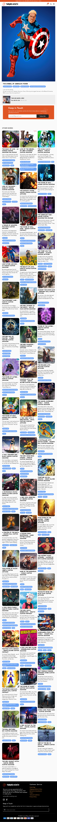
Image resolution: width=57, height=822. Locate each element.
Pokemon (23, 355)
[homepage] (10, 4)
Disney (49, 266)
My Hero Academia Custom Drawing (27, 169)
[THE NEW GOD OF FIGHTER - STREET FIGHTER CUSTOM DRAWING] (10, 326)
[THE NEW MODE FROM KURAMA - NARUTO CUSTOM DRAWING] (28, 445)
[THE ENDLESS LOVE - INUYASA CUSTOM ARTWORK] (46, 355)
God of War (23, 318)
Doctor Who (23, 699)
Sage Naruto (24, 476)
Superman (5, 279)
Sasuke (4, 395)
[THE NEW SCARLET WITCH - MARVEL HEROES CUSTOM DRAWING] (10, 751)
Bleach (22, 238)
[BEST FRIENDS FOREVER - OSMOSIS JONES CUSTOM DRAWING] (46, 661)
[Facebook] (7, 799)
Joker (12, 165)
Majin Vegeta (14, 586)
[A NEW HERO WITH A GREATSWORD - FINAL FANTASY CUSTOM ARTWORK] (28, 408)
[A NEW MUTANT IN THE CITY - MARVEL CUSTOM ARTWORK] (28, 715)
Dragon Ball (5, 428)
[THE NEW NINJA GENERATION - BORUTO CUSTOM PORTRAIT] (28, 600)
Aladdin (40, 264)
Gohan (40, 650)
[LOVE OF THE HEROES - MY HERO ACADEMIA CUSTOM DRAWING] (28, 139)
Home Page (32, 787)
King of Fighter (6, 353)
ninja (13, 628)
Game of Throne (7, 201)
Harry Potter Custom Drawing (28, 550)
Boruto (22, 621)
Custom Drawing (42, 194)
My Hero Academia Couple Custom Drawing (27, 165)
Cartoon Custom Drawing (44, 686)
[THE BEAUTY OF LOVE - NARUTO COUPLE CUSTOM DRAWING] (28, 256)
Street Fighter (6, 356)
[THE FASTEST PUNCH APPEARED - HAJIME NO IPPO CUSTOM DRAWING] (46, 545)
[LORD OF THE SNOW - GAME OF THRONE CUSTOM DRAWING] (10, 176)
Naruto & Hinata (29, 279)
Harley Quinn (6, 165)
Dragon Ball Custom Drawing (9, 431)
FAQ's (31, 793)
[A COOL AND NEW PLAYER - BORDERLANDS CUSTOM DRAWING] (28, 637)
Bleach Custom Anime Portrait (28, 240)
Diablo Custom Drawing (26, 587)
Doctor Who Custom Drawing (27, 701)
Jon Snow (14, 201)
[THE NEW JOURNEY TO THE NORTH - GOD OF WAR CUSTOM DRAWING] (28, 295)
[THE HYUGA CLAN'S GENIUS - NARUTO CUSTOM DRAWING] (46, 139)
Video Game (28, 589)
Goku (4, 433)
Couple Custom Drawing (8, 160)
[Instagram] (4, 799)
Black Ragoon (6, 466)
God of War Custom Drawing (27, 321)
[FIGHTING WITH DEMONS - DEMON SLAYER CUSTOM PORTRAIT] (10, 638)
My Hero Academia (25, 162)
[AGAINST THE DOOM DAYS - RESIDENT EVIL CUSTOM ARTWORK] (46, 279)
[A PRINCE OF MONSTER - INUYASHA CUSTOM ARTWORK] (10, 215)
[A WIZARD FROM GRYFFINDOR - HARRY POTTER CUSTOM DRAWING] (28, 523)
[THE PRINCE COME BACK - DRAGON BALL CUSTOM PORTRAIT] (10, 679)
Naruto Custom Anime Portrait (10, 389)
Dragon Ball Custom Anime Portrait (9, 705)
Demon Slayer (24, 392)
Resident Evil (42, 305)
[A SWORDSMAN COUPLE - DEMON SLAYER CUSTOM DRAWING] (10, 482)
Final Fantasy (31, 432)
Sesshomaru (6, 243)
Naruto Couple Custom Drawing (28, 282)
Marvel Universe (24, 86)
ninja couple (23, 284)
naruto (22, 279)
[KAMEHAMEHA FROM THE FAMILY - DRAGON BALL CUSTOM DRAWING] (46, 622)
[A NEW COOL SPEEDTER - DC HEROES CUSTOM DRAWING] (28, 487)
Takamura (41, 571)
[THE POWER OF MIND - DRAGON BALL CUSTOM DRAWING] (10, 405)
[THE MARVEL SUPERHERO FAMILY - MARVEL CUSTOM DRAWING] (46, 391)
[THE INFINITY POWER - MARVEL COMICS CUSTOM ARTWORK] (28, 180)
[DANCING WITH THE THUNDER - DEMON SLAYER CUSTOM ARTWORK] (28, 369)
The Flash (28, 512)
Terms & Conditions (35, 795)
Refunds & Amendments (36, 791)
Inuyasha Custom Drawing (9, 240)
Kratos (22, 323)
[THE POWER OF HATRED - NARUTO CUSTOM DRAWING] (10, 367)
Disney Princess (42, 269)
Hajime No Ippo (42, 568)
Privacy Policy (33, 796)
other (49, 194)
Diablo (22, 584)
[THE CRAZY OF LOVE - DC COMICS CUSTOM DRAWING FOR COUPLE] (10, 139)
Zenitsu (22, 397)
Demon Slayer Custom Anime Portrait (10, 664)
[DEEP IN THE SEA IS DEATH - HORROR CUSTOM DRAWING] (46, 733)
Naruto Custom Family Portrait (10, 625)
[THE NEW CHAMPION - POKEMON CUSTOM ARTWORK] (28, 334)
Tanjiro (40, 497)
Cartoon (40, 684)
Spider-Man (49, 230)
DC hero (23, 512)
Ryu (39, 534)
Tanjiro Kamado (11, 668)
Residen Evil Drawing (43, 302)
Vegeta (12, 708)
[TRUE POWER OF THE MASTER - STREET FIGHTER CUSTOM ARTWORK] (46, 507)
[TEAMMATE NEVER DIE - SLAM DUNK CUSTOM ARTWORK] (46, 581)
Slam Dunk (41, 611)
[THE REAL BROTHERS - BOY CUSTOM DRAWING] (10, 719)
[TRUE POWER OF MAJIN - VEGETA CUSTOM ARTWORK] (10, 558)
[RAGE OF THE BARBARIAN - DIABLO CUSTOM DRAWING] (28, 561)
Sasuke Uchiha (42, 344)
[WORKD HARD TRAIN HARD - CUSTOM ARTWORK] (46, 699)
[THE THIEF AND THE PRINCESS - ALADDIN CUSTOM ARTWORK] (46, 241)
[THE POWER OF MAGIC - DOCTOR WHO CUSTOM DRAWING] (28, 676)
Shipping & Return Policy (36, 789)
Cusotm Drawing (7, 351)
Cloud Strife (23, 432)
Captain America (7, 86)
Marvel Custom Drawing (26, 203)
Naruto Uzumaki (24, 474)
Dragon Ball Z (13, 545)
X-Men (40, 419)
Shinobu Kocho (6, 511)
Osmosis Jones (42, 689)
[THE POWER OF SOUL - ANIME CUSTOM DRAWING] (46, 172)
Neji (53, 162)
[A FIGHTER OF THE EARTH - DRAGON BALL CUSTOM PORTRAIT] (10, 522)
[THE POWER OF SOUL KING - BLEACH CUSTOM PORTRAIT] (28, 217)
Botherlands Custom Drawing (27, 663)
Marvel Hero (16, 86)
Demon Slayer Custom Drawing (28, 394)
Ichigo (22, 246)
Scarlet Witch (14, 776)
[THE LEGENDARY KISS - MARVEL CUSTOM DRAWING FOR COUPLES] (46, 204)
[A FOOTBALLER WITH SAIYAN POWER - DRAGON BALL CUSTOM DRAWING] (46, 430)
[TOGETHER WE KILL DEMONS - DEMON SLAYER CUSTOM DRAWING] (46, 467)
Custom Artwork (48, 264)
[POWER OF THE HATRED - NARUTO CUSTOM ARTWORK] (46, 316)
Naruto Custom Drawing (44, 162)
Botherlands (23, 660)
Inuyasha (5, 238)
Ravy (4, 471)
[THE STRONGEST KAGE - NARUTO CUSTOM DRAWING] (10, 290)
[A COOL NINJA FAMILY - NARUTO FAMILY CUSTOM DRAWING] (10, 597)
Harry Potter (23, 548)
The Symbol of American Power (37, 86)
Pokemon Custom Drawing (27, 358)
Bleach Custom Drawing (26, 243)
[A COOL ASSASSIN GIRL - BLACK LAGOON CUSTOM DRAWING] (10, 444)
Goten (49, 650)
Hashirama (5, 313)
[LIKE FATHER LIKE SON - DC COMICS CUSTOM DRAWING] (10, 254)
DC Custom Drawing (7, 163)
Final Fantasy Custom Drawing (28, 435)
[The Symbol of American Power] (28, 43)
